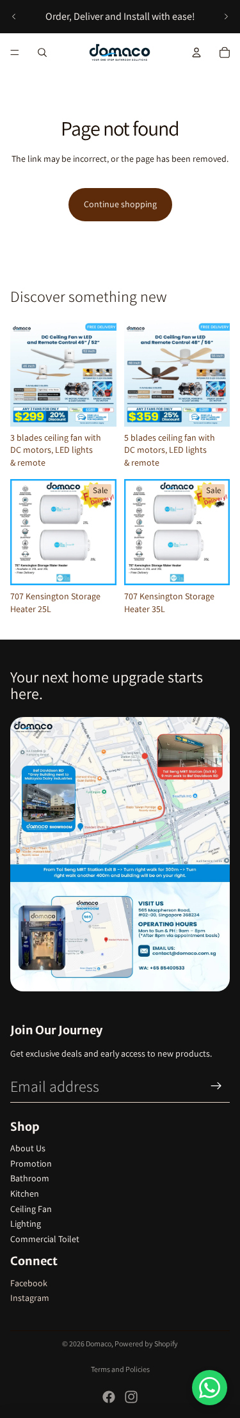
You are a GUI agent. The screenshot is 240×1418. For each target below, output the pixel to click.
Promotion (31, 1163)
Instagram (29, 1298)
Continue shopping (120, 204)
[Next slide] (226, 17)
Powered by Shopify (146, 1343)
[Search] (42, 52)
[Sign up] (216, 1086)
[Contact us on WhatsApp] (209, 1387)
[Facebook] (108, 1397)
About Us (27, 1148)
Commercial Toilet (44, 1239)
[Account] (196, 52)
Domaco (98, 1343)
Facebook (28, 1283)
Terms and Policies (120, 1369)
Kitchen (24, 1193)
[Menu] (14, 52)
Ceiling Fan (31, 1209)
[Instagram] (131, 1397)
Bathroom (29, 1178)
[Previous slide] (14, 17)
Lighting (25, 1223)
